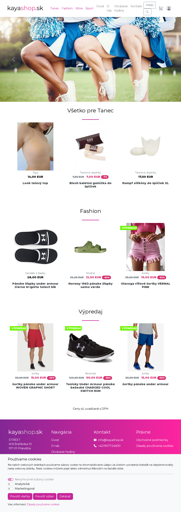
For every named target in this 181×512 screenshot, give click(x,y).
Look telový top (35, 183)
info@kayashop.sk (110, 440)
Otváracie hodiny (121, 8)
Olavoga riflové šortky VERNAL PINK (145, 285)
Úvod (100, 6)
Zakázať (65, 496)
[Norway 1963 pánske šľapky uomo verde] (90, 247)
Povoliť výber (44, 496)
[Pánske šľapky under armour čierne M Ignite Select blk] (35, 247)
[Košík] (161, 8)
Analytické (22, 484)
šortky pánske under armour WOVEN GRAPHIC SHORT (35, 385)
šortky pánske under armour (145, 384)
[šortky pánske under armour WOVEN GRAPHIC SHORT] (35, 347)
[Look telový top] (35, 146)
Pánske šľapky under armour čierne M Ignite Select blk (35, 285)
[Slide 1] (87, 97)
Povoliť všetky (20, 496)
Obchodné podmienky (152, 440)
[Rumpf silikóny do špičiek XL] (145, 146)
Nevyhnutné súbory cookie (34, 479)
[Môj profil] (169, 8)
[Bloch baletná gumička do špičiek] (90, 146)
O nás (109, 8)
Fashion (67, 8)
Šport (90, 8)
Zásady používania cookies (43, 504)
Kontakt (136, 6)
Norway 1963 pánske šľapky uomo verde (90, 285)
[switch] (10, 484)
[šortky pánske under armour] (145, 347)
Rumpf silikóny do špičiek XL (145, 183)
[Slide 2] (93, 97)
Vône (79, 8)
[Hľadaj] (147, 11)
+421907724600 (109, 446)
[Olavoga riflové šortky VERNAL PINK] (145, 247)
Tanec (54, 8)
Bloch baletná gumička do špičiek (90, 184)
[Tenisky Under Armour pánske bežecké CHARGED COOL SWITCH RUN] (90, 347)
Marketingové (25, 488)
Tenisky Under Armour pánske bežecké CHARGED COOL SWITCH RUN (90, 387)
